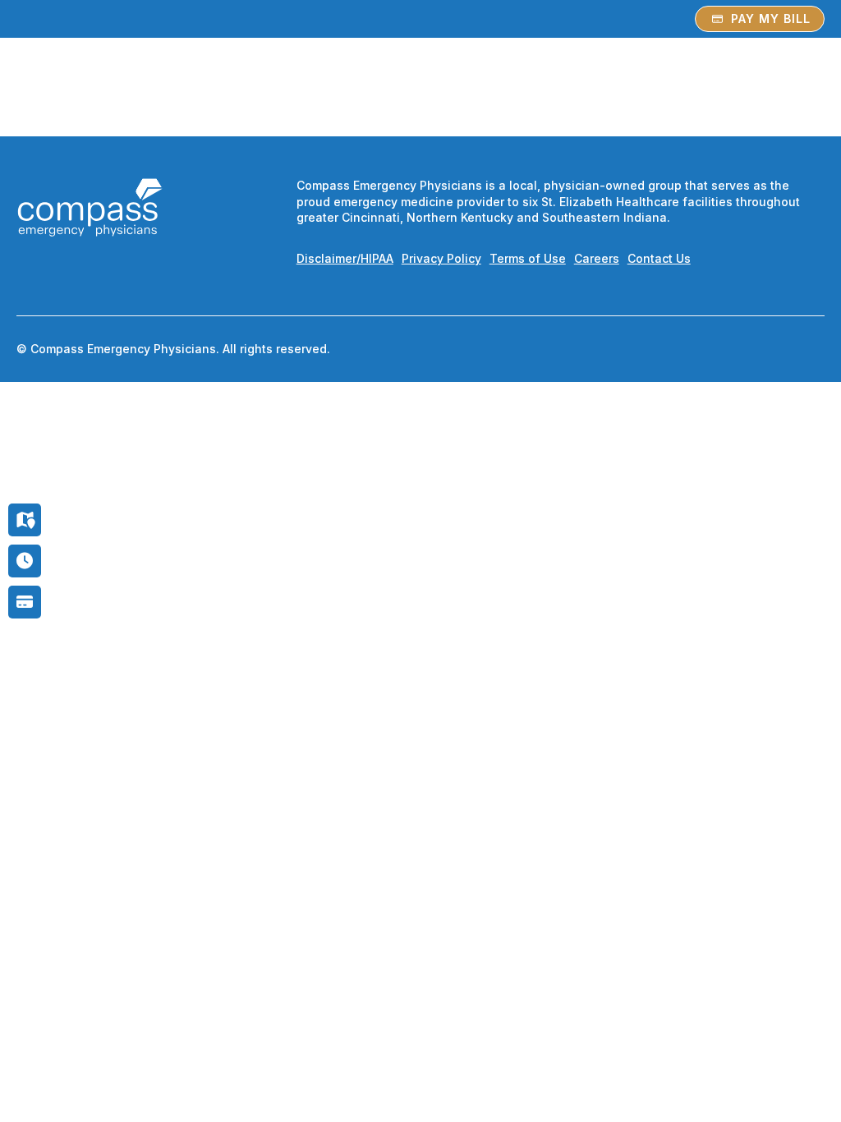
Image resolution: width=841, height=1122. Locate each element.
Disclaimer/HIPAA (344, 258)
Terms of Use (527, 258)
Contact (793, 81)
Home (322, 81)
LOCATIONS (488, 81)
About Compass (598, 81)
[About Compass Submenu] (662, 81)
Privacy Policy (441, 258)
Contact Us (659, 258)
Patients (388, 81)
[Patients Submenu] (427, 81)
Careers (596, 258)
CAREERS (716, 81)
